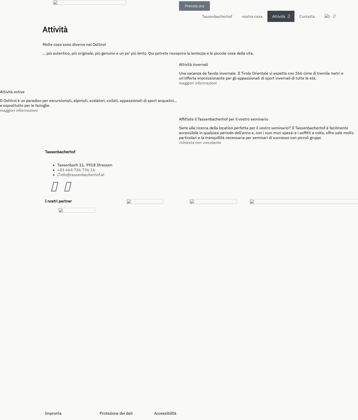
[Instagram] (67, 187)
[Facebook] (53, 187)
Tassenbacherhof (217, 16)
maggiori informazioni (198, 82)
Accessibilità (165, 413)
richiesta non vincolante (200, 142)
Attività (278, 16)
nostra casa (252, 16)
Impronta (53, 413)
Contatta (307, 16)
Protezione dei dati (116, 413)
